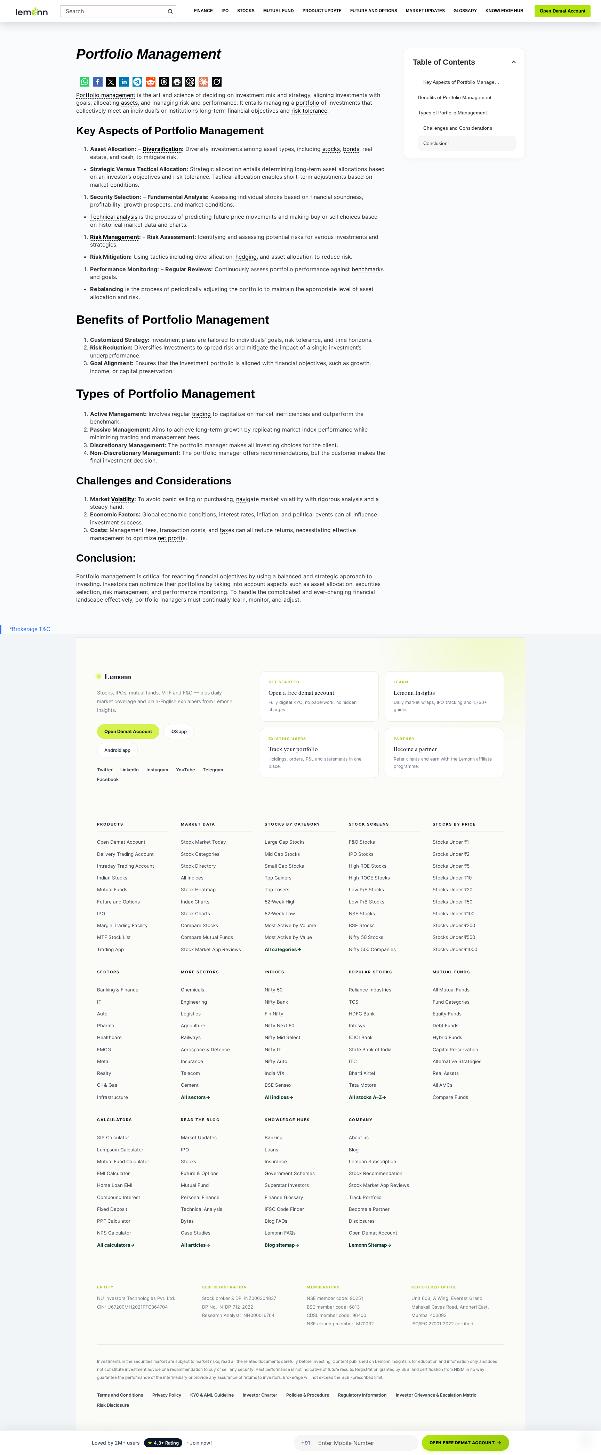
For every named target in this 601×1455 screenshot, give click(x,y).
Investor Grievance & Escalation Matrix (436, 1395)
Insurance (192, 1061)
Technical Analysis (201, 1209)
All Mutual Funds (451, 989)
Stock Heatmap (198, 889)
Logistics (191, 1013)
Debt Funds (445, 1025)
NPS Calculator (114, 1233)
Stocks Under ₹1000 (455, 949)
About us (359, 1137)
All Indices (192, 878)
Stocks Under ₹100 (453, 913)
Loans (271, 1149)
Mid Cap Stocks (282, 854)
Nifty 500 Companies (372, 949)
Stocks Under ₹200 (454, 925)
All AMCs (442, 1085)
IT (99, 1002)
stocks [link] (331, 148)
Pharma (105, 1025)
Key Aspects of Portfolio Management (464, 82)
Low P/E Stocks (366, 889)
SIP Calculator (113, 1137)
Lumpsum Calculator (120, 1149)
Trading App (110, 949)
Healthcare (109, 1037)
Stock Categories (200, 854)
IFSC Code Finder (284, 1209)
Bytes (187, 1221)
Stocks (246, 10)
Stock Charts (195, 913)
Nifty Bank (276, 1002)
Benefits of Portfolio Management (454, 97)
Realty (104, 1073)
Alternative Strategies (457, 1061)
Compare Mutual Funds (207, 937)
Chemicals (192, 989)
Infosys (357, 1025)
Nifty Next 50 (279, 1025)
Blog (354, 1149)
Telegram (213, 769)
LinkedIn (129, 769)
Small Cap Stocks (284, 866)
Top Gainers (278, 878)
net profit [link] (170, 537)
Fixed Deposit (112, 1209)
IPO (225, 10)
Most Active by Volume (290, 925)
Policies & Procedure (307, 1395)
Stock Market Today (203, 842)
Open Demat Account (562, 11)
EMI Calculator (113, 1173)
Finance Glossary (284, 1197)
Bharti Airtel (362, 1073)
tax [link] (224, 529)
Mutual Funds (112, 889)
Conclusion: (436, 143)
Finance (203, 10)
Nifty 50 (273, 989)
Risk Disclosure (113, 1405)
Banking (273, 1137)
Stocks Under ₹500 (454, 937)
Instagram (157, 769)
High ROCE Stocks (369, 878)
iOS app (178, 731)
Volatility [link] (122, 499)
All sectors (193, 1097)
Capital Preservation (455, 1049)
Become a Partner (369, 1209)
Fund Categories (451, 1002)
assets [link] (129, 102)
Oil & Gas (107, 1085)
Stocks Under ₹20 (452, 889)
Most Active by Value (288, 937)
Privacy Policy (166, 1395)
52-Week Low (280, 913)
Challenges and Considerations (457, 128)
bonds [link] (351, 148)
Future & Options (199, 1173)
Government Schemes (290, 1173)
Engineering (194, 1002)
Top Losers (277, 889)
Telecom (190, 1073)
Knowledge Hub (504, 10)
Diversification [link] (162, 148)
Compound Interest (118, 1197)
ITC (353, 1061)
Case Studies (195, 1233)
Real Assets (446, 1073)
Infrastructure (112, 1097)
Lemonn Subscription (372, 1161)
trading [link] (201, 413)
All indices (277, 1097)
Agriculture (193, 1025)
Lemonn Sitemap (368, 1245)
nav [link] (241, 499)
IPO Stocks (361, 854)
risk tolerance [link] (309, 110)
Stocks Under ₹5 (451, 866)
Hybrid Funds (447, 1037)
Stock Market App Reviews (211, 949)
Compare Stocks (199, 925)
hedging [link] (246, 256)
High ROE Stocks (367, 866)
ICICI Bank (360, 1037)
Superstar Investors (287, 1185)
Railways (191, 1037)
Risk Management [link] (114, 236)
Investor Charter (260, 1395)
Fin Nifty (274, 1013)
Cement (190, 1085)
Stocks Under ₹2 (451, 854)
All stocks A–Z (365, 1097)
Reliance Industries (370, 989)
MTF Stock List (114, 937)
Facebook (108, 779)
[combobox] (113, 11)
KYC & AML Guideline (212, 1395)
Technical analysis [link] (113, 216)
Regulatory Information (362, 1395)
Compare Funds (450, 1097)
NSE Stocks (362, 913)
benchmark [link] (366, 269)
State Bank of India (370, 1049)
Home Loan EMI (115, 1185)
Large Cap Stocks (285, 842)
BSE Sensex (278, 1085)
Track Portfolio (365, 1197)
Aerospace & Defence (205, 1049)
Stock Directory (198, 866)
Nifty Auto (276, 1061)
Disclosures (362, 1221)
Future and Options (373, 10)
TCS (354, 1002)
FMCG (104, 1049)
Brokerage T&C (31, 629)
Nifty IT (273, 1049)
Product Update (322, 10)
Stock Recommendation (375, 1173)
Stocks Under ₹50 (452, 902)
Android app (117, 750)
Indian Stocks (112, 878)
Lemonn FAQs (280, 1233)
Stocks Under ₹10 (452, 878)
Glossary (465, 10)
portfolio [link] (307, 102)
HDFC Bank (362, 1013)
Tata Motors (362, 1085)
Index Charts (195, 902)
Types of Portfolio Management (452, 112)
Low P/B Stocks (366, 902)
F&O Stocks (362, 842)
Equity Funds (447, 1013)
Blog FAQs (276, 1221)
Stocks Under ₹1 (451, 842)
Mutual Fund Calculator (123, 1161)
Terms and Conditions (120, 1395)
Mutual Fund (278, 10)
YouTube (185, 769)
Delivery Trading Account (125, 854)
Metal (103, 1061)
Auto (102, 1013)
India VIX (275, 1073)
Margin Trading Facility (122, 925)
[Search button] (170, 11)
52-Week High (280, 902)
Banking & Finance (117, 989)
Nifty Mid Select (282, 1037)
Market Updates (425, 10)
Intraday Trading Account (125, 866)
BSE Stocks (362, 925)
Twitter (105, 769)
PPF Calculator (113, 1221)
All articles (193, 1245)
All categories (281, 949)
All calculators (113, 1245)
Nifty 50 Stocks (366, 937)
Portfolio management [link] (105, 94)
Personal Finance (200, 1197)
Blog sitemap (280, 1245)
